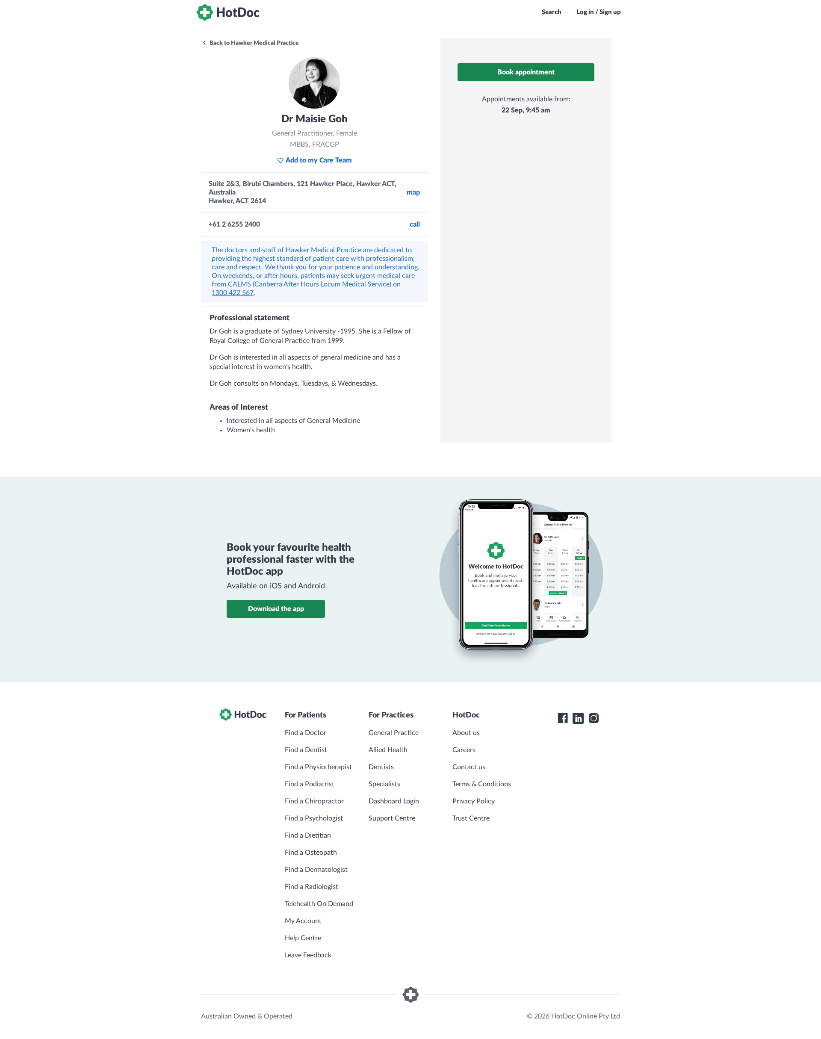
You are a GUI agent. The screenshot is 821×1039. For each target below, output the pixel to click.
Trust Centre (471, 818)
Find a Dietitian (308, 835)
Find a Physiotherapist (318, 767)
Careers (463, 750)
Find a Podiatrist (309, 784)
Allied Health (388, 750)
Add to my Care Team (319, 160)
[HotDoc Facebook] (562, 718)
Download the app (276, 608)
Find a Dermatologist (316, 869)
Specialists (384, 784)
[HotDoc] (227, 12)
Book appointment (526, 72)
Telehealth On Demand (319, 903)
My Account (303, 921)
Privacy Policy (473, 801)
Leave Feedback (308, 955)
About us (466, 732)
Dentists (381, 767)
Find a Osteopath (311, 852)
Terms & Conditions (481, 784)
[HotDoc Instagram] (593, 718)
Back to (253, 43)
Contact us (468, 767)
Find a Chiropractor (314, 801)
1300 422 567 (233, 292)
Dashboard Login (394, 801)
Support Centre (392, 818)
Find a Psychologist (314, 818)
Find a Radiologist (311, 886)
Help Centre (303, 938)
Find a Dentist (306, 750)
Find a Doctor (305, 732)
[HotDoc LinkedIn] (578, 718)
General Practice (394, 732)
